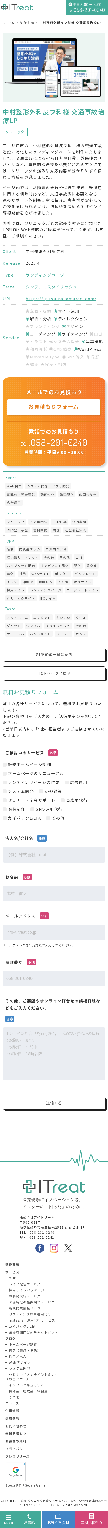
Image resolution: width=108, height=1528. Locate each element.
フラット (63, 634)
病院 (56, 530)
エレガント (42, 617)
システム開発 (19, 1368)
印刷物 (28, 582)
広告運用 (14, 502)
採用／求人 (18, 1356)
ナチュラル (16, 634)
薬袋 (10, 573)
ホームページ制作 (23, 1344)
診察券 (91, 565)
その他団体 (39, 521)
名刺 (10, 549)
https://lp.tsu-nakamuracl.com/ (61, 298)
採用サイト (16, 590)
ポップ (81, 634)
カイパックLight (22, 1326)
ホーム (9, 22)
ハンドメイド (40, 634)
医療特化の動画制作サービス (32, 1302)
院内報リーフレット (23, 557)
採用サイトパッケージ (26, 1290)
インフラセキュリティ (26, 1385)
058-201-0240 (42, 1232)
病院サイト (83, 582)
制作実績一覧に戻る (54, 654)
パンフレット (85, 573)
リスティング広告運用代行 (30, 1314)
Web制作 (14, 486)
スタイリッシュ (62, 286)
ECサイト (48, 598)
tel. (54, 443)
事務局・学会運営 (21, 494)
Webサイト (40, 573)
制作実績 (27, 22)
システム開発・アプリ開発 (48, 486)
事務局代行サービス (25, 1296)
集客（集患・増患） (25, 1350)
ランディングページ (45, 275)
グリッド (14, 625)
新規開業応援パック (25, 1308)
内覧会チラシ (29, 549)
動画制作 (47, 494)
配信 (77, 565)
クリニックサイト (21, 598)
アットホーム (17, 617)
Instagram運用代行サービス (32, 1320)
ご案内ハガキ (56, 549)
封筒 (22, 573)
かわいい (63, 617)
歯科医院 (40, 530)
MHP (13, 1278)
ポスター (62, 573)
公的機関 (79, 521)
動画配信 (67, 494)
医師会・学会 (17, 530)
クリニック (15, 131)
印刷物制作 (88, 494)
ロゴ (79, 557)
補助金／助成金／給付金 (28, 1391)
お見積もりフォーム (53, 406)
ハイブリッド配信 (21, 565)
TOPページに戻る (54, 673)
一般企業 (60, 521)
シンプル (34, 286)
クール (81, 617)
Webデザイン (20, 1362)
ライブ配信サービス (25, 1284)
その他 (49, 557)
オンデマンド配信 (54, 565)
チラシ (12, 582)
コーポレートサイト (83, 590)
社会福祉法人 (75, 530)
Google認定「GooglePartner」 (27, 1485)
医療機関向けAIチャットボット (33, 1332)
